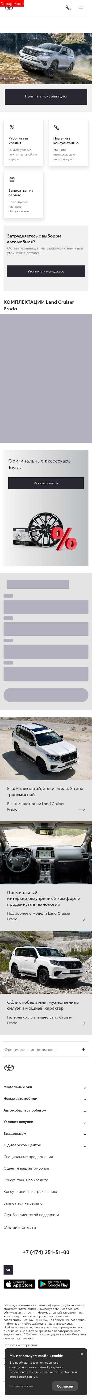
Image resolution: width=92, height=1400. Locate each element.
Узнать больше (46, 483)
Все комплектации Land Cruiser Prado (36, 806)
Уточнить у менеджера (46, 271)
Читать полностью (21, 1386)
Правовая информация (21, 1345)
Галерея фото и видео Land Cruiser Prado (39, 1019)
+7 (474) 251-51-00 (46, 1251)
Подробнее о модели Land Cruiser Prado (39, 915)
